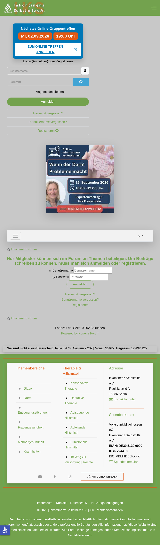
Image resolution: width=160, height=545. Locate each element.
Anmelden (48, 101)
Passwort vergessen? (48, 113)
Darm (27, 398)
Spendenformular (125, 461)
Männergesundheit (31, 442)
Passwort (62, 277)
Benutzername (62, 270)
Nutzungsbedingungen (107, 503)
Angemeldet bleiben (50, 91)
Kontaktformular (124, 399)
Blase (28, 388)
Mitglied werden (104, 476)
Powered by (69, 333)
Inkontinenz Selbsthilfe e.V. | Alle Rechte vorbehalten (86, 510)
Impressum (44, 503)
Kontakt (61, 503)
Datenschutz (79, 503)
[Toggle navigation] (15, 236)
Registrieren (46, 130)
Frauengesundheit (30, 427)
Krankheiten (32, 451)
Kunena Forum (88, 333)
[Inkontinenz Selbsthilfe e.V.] (24, 8)
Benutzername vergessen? (48, 122)
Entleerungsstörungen (33, 412)
